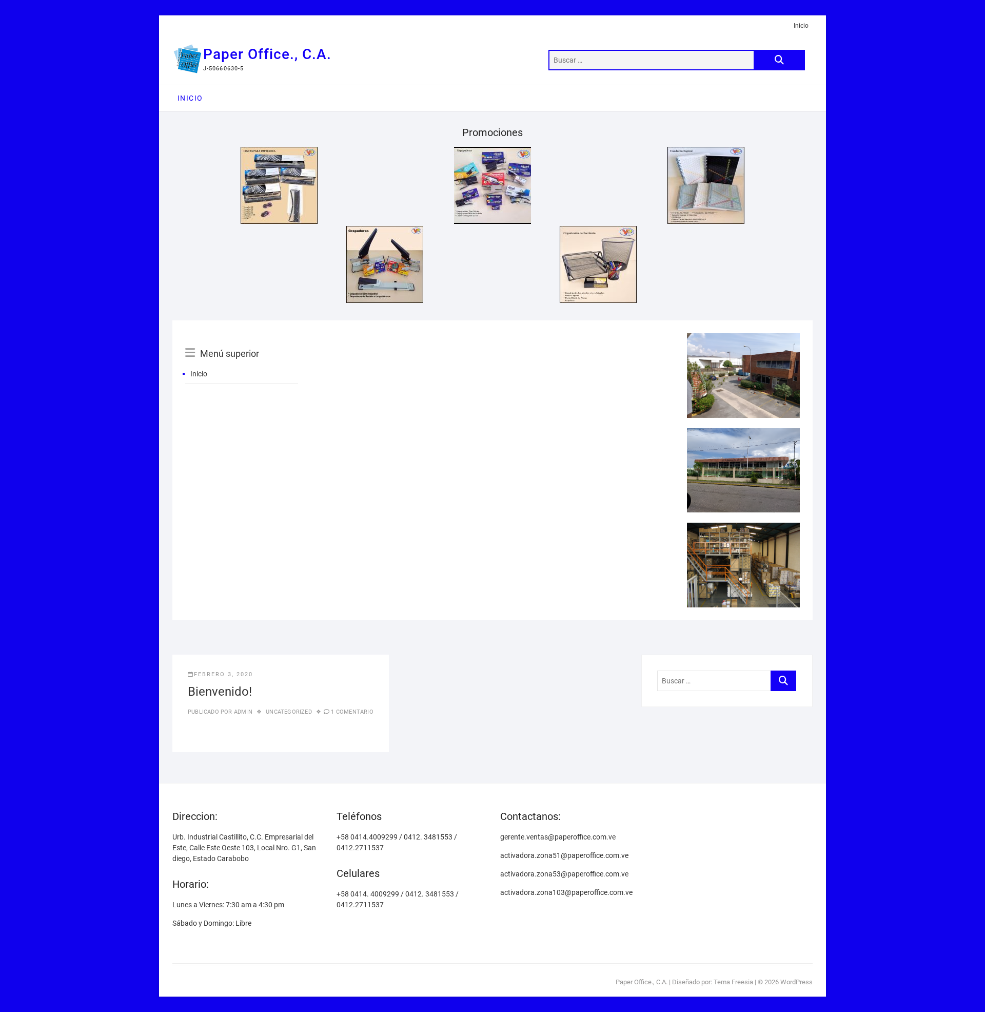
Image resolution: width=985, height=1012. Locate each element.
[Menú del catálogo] (242, 341)
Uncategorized (289, 712)
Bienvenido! (220, 691)
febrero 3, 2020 (223, 674)
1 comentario (352, 712)
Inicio (801, 25)
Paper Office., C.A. (267, 54)
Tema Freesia (733, 982)
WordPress (796, 982)
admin (242, 712)
